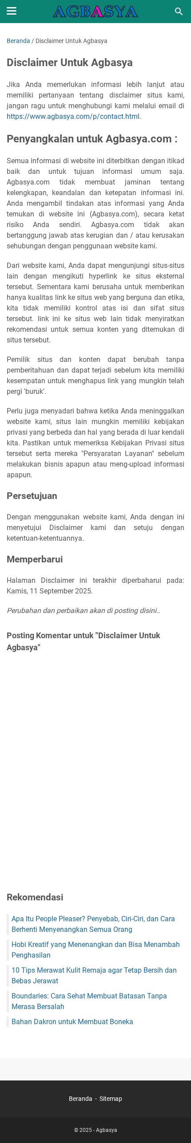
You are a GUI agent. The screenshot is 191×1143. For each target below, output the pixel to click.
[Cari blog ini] (179, 11)
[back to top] (173, 1123)
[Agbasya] (95, 11)
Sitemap (110, 1098)
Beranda (80, 1098)
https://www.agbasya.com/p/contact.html (73, 116)
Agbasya (106, 1130)
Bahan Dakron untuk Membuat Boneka (72, 1021)
